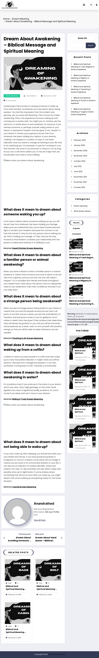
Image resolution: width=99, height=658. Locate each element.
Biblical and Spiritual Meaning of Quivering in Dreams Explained (81, 89)
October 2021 (79, 187)
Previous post (25, 534)
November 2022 (80, 156)
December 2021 (80, 177)
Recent (76, 223)
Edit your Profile (52, 512)
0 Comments (11, 101)
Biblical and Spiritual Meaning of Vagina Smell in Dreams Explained (82, 112)
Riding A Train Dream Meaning (27, 399)
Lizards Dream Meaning (24, 487)
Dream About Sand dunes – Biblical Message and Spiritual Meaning (45, 539)
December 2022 (80, 150)
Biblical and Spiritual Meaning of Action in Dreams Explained (83, 100)
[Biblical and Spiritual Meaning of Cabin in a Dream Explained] (17, 613)
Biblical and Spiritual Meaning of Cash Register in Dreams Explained (83, 67)
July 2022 (77, 166)
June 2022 (78, 171)
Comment (76, 234)
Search (82, 38)
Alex (9, 583)
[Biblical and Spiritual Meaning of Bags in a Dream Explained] (17, 570)
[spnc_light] (97, 4)
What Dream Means (82, 211)
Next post (39, 534)
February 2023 (80, 140)
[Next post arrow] (61, 538)
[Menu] (83, 5)
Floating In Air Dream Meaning (27, 338)
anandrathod (31, 96)
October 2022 (79, 161)
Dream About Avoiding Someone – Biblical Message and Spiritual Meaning (19, 539)
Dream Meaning (12, 96)
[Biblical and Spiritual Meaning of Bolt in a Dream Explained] (48, 570)
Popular (76, 228)
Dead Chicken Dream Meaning (27, 248)
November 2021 (80, 182)
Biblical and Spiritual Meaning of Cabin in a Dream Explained (16, 631)
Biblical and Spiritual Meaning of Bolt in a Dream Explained (47, 588)
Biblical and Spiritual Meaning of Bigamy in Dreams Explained (80, 78)
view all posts (40, 520)
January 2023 (79, 145)
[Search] (91, 5)
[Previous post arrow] (4, 538)
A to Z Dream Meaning (56, 654)
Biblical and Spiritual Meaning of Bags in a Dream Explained (16, 588)
